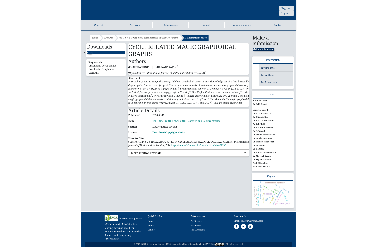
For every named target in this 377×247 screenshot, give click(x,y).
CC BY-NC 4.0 (209, 244)
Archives (135, 25)
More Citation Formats (146, 153)
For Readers (268, 67)
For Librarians (269, 82)
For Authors (267, 75)
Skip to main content (92, 1)
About (206, 25)
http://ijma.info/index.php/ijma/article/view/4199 (198, 145)
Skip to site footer (149, 1)
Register (286, 8)
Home (95, 37)
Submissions (170, 25)
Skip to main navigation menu (121, 1)
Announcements (242, 25)
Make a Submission (263, 49)
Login (284, 13)
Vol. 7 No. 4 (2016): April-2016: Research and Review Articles (148, 37)
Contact (278, 25)
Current (98, 25)
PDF (89, 52)
